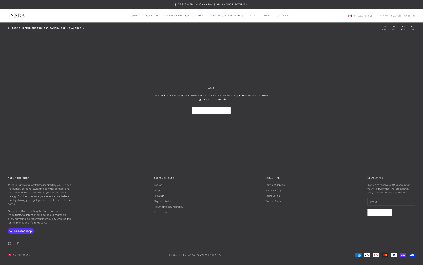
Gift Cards (284, 15)
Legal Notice (273, 196)
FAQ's (253, 15)
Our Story (152, 15)
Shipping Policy (163, 201)
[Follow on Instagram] (9, 243)
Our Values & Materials (228, 15)
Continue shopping (211, 110)
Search (158, 185)
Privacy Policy (273, 190)
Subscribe (379, 212)
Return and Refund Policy (168, 206)
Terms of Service (275, 185)
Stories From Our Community (185, 15)
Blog (267, 15)
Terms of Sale (273, 201)
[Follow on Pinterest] (18, 243)
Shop (135, 15)
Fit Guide (159, 196)
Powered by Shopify (209, 255)
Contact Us (160, 212)
